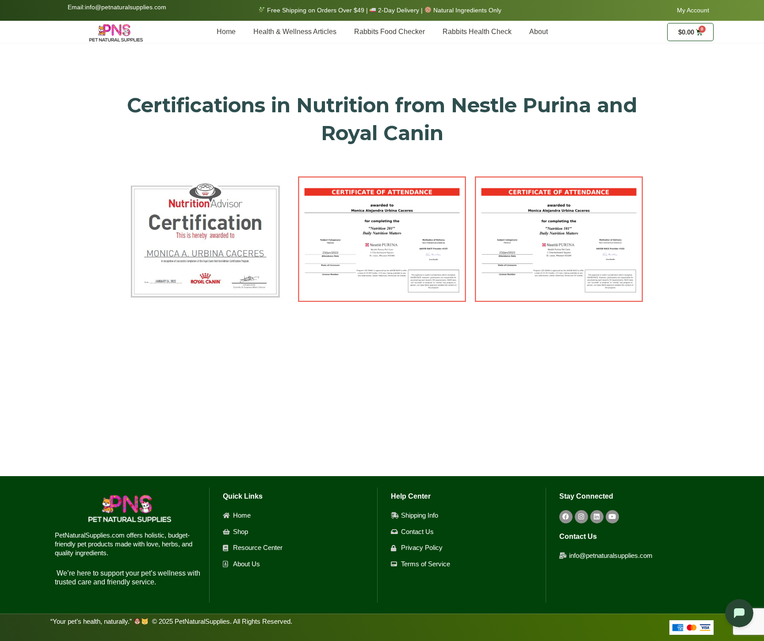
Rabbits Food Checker (389, 31)
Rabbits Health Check (477, 31)
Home (226, 31)
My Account (693, 10)
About (538, 31)
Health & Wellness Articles (294, 31)
